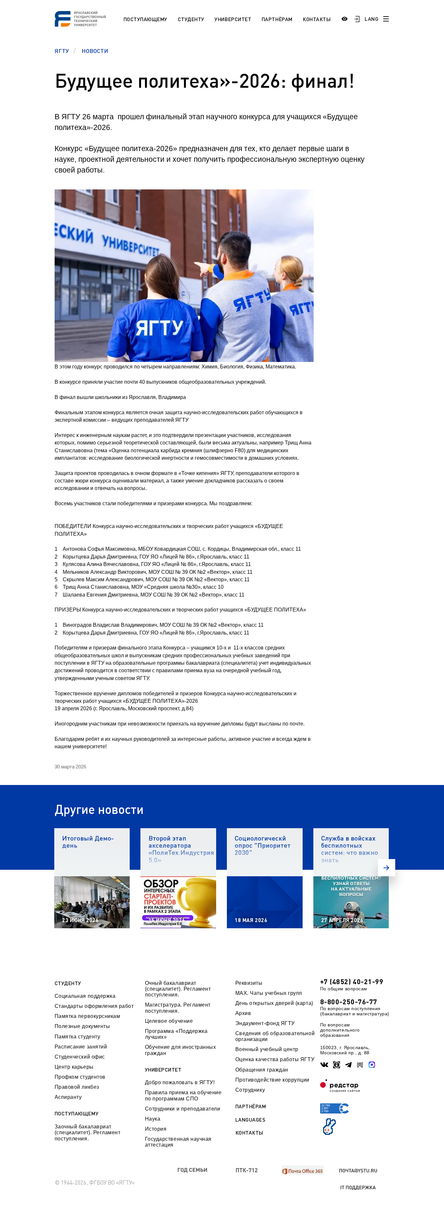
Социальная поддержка (85, 996)
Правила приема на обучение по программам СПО (183, 1095)
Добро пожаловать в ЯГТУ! (180, 1082)
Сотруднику (250, 1090)
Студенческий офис (80, 1057)
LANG (371, 19)
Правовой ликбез (77, 1087)
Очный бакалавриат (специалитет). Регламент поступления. (178, 989)
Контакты (317, 19)
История (156, 1129)
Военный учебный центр (266, 1049)
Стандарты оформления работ (94, 1006)
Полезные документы (82, 1026)
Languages (250, 1120)
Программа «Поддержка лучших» (176, 1034)
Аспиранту (68, 1097)
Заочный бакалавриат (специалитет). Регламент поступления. (88, 1132)
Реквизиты (249, 983)
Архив (243, 1013)
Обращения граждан (261, 1070)
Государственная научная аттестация (178, 1142)
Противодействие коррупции (272, 1080)
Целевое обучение (169, 1021)
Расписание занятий (81, 1046)
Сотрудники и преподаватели (182, 1109)
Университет (233, 19)
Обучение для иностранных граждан (180, 1050)
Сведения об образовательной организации (275, 1036)
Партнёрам (277, 19)
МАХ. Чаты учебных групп (268, 993)
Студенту (191, 19)
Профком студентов (80, 1077)
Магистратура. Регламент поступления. (178, 1007)
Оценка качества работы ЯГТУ (274, 1059)
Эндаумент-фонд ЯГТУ (265, 1023)
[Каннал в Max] (372, 1064)
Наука (153, 1119)
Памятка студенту (77, 1036)
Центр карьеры (74, 1067)
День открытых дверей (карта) (274, 1003)
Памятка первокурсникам (87, 1016)
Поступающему (145, 19)
